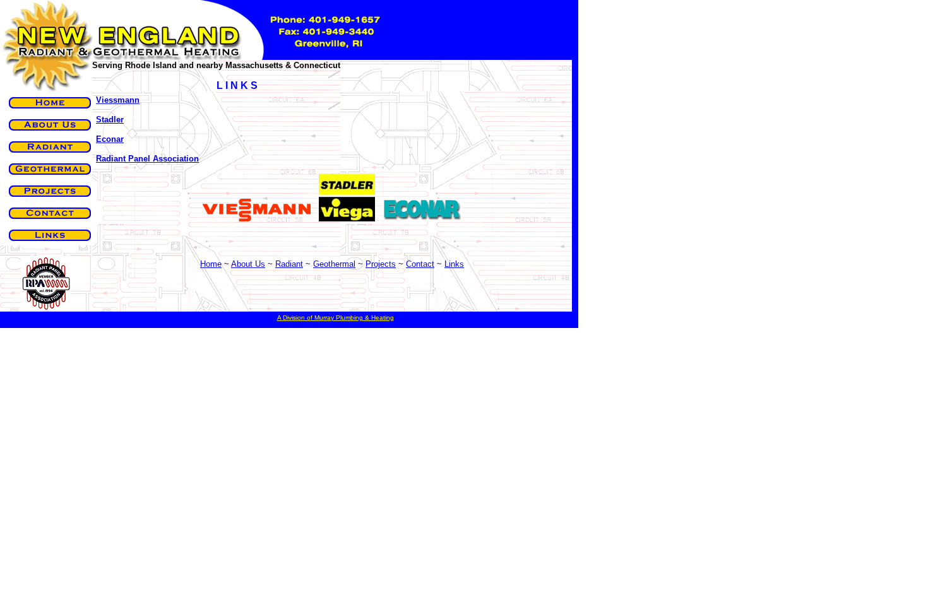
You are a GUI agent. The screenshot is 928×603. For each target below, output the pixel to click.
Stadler (110, 119)
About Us (248, 264)
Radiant (289, 264)
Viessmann (118, 100)
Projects (381, 264)
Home (211, 264)
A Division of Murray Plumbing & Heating (335, 317)
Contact (420, 264)
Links (454, 264)
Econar (110, 139)
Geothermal (334, 264)
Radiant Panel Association (147, 158)
